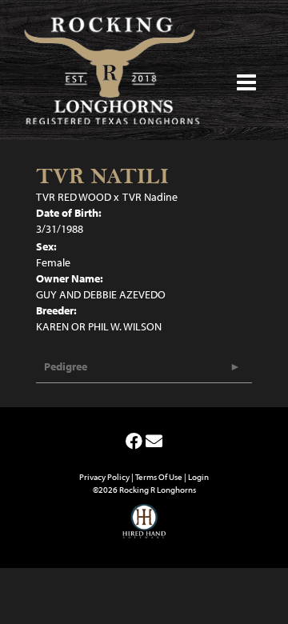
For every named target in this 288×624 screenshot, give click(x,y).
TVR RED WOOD (73, 197)
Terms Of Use (158, 476)
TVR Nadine (150, 197)
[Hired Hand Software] (144, 528)
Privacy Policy (104, 476)
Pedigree (65, 366)
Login (198, 476)
